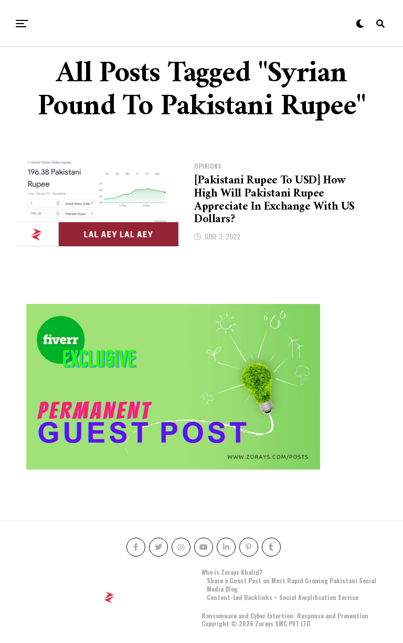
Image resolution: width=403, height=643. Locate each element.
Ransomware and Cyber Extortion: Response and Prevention (285, 615)
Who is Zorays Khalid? (232, 572)
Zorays (264, 623)
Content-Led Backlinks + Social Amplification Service (282, 597)
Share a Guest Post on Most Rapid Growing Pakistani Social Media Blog (291, 584)
